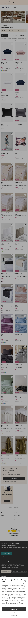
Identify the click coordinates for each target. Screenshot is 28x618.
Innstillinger (14, 615)
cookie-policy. (5, 605)
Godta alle (14, 609)
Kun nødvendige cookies (14, 612)
